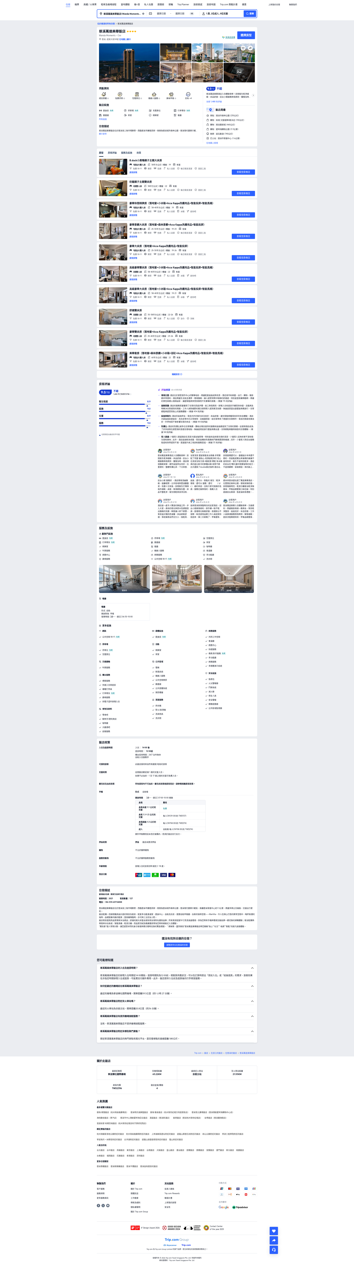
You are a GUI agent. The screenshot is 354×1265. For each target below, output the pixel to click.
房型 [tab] (101, 152)
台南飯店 (150, 1150)
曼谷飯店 (180, 1150)
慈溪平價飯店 (132, 1166)
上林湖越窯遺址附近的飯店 (163, 1134)
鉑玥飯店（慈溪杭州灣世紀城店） (187, 1118)
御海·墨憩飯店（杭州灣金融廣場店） (112, 1112)
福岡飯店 (110, 1156)
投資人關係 (169, 1189)
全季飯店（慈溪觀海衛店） (216, 1118)
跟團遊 (161, 4)
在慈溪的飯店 (231, 1053)
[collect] (274, 1231)
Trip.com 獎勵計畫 (229, 4)
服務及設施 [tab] (126, 152)
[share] (274, 1240)
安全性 (167, 1207)
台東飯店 (101, 1156)
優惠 (244, 4)
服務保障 (101, 1193)
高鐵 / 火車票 (90, 4)
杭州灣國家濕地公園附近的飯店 (110, 1134)
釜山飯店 (170, 1150)
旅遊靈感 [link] (197, 4)
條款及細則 (135, 1202)
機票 (77, 4)
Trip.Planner (183, 4)
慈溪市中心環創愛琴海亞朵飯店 (133, 1118)
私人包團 (148, 4)
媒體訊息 (134, 1193)
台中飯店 (110, 1150)
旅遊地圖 (211, 4)
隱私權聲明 (135, 1207)
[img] (129, 62)
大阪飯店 (160, 1150)
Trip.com (197, 1053)
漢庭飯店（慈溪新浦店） (160, 1118)
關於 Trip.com (136, 1189)
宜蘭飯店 (210, 1150)
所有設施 (103, 119)
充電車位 (210, 538)
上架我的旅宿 (170, 1202)
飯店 (206, 1053)
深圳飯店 (140, 1156)
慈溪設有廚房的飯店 (149, 1166)
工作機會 (134, 1198)
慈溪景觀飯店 (102, 1166)
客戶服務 (101, 1189)
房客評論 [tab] (112, 152)
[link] (274, 4)
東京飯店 (130, 1150)
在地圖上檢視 (212, 143)
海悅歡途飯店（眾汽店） (107, 1118)
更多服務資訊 (102, 1198)
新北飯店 (230, 1150)
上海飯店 (140, 1150)
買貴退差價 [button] (230, 37)
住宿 (68, 4)
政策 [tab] (139, 152)
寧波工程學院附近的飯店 (232, 1134)
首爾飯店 (190, 1150)
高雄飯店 (120, 1150)
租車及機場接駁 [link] (108, 4)
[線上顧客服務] (274, 1250)
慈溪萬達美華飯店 (112, 31)
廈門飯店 (220, 1150)
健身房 (105, 538)
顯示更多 (103, 134)
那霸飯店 (200, 1150)
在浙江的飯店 (216, 1053)
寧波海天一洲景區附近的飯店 (109, 1139)
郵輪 (171, 4)
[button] (284, 4)
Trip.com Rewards (172, 1193)
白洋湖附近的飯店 (132, 1139)
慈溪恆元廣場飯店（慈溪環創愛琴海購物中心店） (213, 1112)
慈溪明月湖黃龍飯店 (139, 1112)
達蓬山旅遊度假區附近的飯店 (154, 1139)
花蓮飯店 (120, 1156)
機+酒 (137, 4)
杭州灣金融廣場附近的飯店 (137, 1134)
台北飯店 (101, 1150)
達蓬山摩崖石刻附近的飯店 (188, 1134)
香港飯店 (130, 1156)
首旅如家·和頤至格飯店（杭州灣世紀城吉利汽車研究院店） (122, 1123)
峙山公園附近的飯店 (211, 1134)
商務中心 (106, 555)
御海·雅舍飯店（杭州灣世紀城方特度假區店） (169, 1112)
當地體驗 (125, 4)
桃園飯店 (240, 1150)
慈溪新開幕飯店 (117, 1166)
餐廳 (156, 546)
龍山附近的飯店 (176, 1139)
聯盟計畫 (168, 1198)
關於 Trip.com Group (139, 1212)
